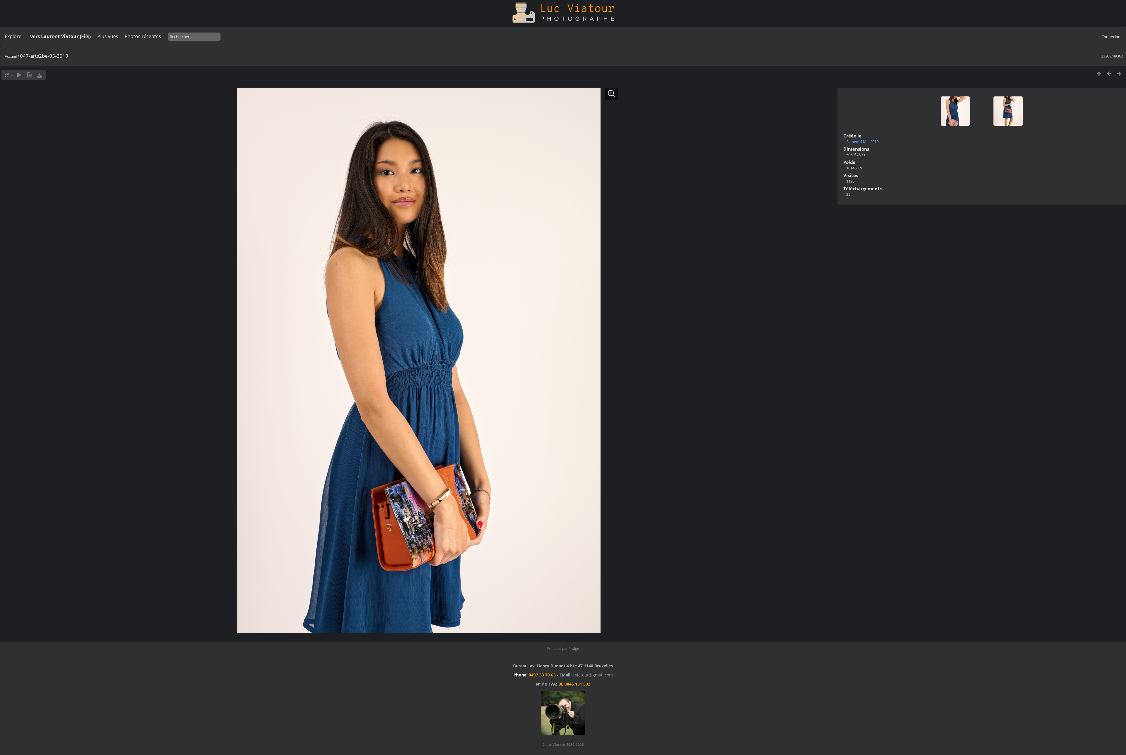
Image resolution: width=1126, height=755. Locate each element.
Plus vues (107, 36)
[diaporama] (19, 75)
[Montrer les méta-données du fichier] (29, 75)
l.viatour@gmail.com (593, 675)
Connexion (1110, 36)
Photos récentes (143, 36)
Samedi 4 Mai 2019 (862, 141)
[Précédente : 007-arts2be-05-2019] (1109, 73)
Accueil (11, 56)
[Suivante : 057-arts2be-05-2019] (1119, 73)
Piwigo (574, 648)
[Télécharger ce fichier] (40, 75)
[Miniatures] (1099, 73)
